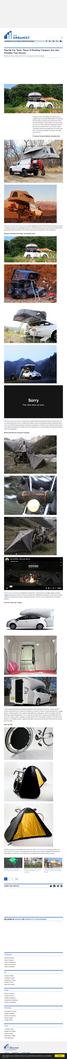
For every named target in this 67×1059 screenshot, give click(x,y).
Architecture (9, 41)
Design (19, 41)
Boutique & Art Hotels (10, 1031)
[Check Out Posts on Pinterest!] (53, 41)
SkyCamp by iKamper (13, 421)
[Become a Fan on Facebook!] (46, 41)
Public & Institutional (9, 966)
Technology (7, 1007)
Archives (15, 1053)
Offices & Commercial (10, 964)
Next (16, 879)
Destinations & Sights (9, 1035)
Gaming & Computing (10, 1015)
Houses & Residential (10, 962)
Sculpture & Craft (8, 982)
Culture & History (8, 1033)
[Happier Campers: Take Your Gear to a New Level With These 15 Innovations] (33, 863)
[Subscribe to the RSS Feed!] (57, 41)
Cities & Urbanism (9, 960)
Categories (25, 1053)
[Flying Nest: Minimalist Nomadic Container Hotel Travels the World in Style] (53, 863)
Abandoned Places (9, 958)
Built (24, 41)
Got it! (60, 1056)
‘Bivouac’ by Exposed (13, 593)
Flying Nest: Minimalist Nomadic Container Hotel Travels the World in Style (52, 870)
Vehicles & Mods (8, 1018)
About (6, 1053)
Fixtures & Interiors (9, 993)
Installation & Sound (9, 978)
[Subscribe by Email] (61, 41)
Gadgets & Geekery (9, 1013)
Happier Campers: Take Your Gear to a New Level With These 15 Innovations (33, 870)
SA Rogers (12, 56)
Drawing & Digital (8, 975)
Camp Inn (25, 715)
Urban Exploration (9, 1038)
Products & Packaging (27, 56)
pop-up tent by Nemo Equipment (16, 226)
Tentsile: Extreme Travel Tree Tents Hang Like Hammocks (11, 869)
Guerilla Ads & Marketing (10, 1000)
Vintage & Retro (8, 1020)
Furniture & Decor (9, 995)
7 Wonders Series (9, 1029)
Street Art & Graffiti (9, 984)
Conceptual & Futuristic (10, 1011)
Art (15, 41)
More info (5, 1057)
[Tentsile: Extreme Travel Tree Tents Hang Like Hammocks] (13, 863)
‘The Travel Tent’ (40, 849)
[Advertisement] (33, 14)
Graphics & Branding (9, 998)
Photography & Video (9, 980)
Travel (6, 1025)
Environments (30, 41)
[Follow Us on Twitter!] (50, 41)
